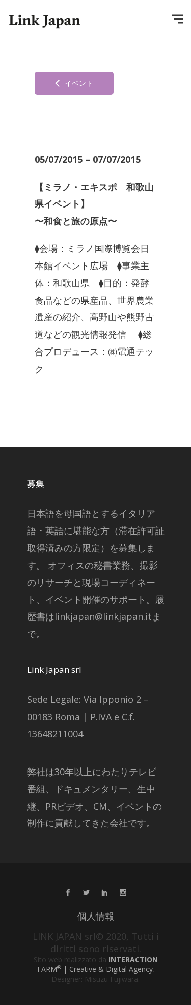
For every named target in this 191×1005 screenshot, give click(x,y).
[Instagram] (123, 893)
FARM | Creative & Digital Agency (97, 964)
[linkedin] (105, 893)
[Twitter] (86, 893)
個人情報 (95, 916)
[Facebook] (68, 893)
